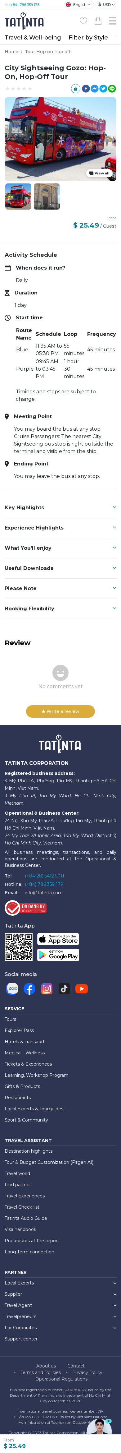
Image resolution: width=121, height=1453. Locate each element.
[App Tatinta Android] (58, 956)
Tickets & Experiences (28, 1064)
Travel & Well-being (33, 37)
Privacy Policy (87, 1372)
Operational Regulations (61, 1379)
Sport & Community (26, 1120)
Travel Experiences (25, 1196)
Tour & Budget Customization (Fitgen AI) (49, 1162)
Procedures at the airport (32, 1240)
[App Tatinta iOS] (58, 940)
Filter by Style (88, 37)
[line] (112, 89)
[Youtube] (81, 988)
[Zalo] (12, 988)
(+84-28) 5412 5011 (44, 876)
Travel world (17, 1173)
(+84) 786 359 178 (24, 4)
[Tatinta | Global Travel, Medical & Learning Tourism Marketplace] (25, 20)
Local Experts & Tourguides (34, 1109)
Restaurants (18, 1097)
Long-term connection (29, 1252)
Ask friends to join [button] (75, 88)
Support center (21, 1339)
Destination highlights (28, 1151)
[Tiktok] (64, 988)
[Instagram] (46, 988)
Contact (76, 1366)
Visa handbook (20, 1229)
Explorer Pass (19, 1030)
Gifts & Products (22, 1086)
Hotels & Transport (25, 1041)
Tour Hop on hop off (47, 51)
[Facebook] (29, 988)
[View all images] (47, 196)
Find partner (18, 1184)
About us (46, 1366)
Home (11, 51)
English (80, 4)
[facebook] (86, 89)
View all (102, 173)
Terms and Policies (40, 1372)
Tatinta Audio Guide (26, 1218)
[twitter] (103, 89)
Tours (10, 1019)
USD (104, 4)
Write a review (63, 711)
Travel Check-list (22, 1207)
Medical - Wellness (25, 1053)
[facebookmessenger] (95, 89)
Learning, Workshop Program (37, 1075)
